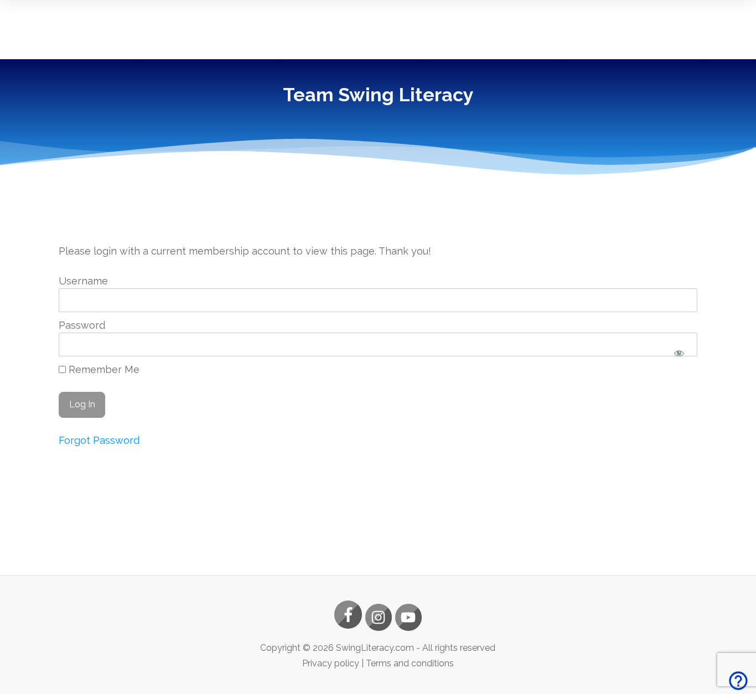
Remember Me (102, 369)
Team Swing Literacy (378, 95)
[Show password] (679, 353)
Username (83, 281)
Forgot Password (99, 440)
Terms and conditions (410, 663)
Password (82, 325)
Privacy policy (330, 663)
